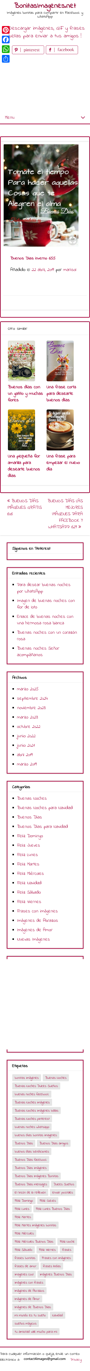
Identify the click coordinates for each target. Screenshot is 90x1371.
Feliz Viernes (29, 902)
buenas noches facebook (32, 1094)
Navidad (57, 1315)
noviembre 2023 (31, 708)
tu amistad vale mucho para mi (36, 1331)
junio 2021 (26, 745)
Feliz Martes (28, 864)
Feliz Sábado (29, 892)
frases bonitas (25, 1258)
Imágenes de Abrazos (37, 920)
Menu (9, 117)
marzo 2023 (27, 717)
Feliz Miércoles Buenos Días (34, 1241)
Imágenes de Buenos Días (33, 1307)
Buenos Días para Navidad (42, 827)
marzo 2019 (27, 764)
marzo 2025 (28, 689)
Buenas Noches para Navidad (45, 808)
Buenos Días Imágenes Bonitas (36, 1176)
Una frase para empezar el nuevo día (63, 463)
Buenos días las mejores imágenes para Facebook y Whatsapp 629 (65, 514)
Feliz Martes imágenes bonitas (35, 1225)
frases (66, 1249)
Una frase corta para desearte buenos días (61, 393)
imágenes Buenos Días (56, 1274)
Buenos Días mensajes (31, 1184)
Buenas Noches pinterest (32, 1118)
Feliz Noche (67, 1241)
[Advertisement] (45, 84)
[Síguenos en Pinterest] (29, 53)
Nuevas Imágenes (33, 939)
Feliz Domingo (30, 836)
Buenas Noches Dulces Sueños (36, 1086)
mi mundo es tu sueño (30, 1315)
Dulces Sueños (64, 1184)
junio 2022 (26, 736)
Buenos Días (29, 817)
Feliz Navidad (29, 883)
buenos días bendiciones (32, 1151)
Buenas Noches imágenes (32, 1102)
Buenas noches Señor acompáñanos (38, 651)
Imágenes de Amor (35, 930)
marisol (69, 270)
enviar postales (62, 1192)
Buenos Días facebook (31, 1159)
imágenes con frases (29, 1282)
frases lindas (52, 1266)
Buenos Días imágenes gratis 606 (24, 507)
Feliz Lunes (27, 855)
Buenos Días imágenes (31, 1168)
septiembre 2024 (32, 698)
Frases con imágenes (37, 911)
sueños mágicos (25, 1323)
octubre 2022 (28, 727)
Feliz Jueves (28, 845)
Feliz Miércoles (30, 873)
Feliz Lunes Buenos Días (53, 1209)
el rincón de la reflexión (30, 1192)
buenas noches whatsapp (32, 1127)
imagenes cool (24, 1274)
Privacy (76, 1360)
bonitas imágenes (27, 1078)
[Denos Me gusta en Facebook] (62, 53)
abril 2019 (25, 755)
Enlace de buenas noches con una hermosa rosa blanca (45, 619)
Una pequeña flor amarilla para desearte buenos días (24, 466)
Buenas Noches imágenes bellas (36, 1110)
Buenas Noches (32, 798)
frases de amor (25, 1266)
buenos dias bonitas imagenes (36, 1135)
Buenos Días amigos (53, 1143)
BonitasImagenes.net (45, 6)
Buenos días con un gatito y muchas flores (25, 393)
